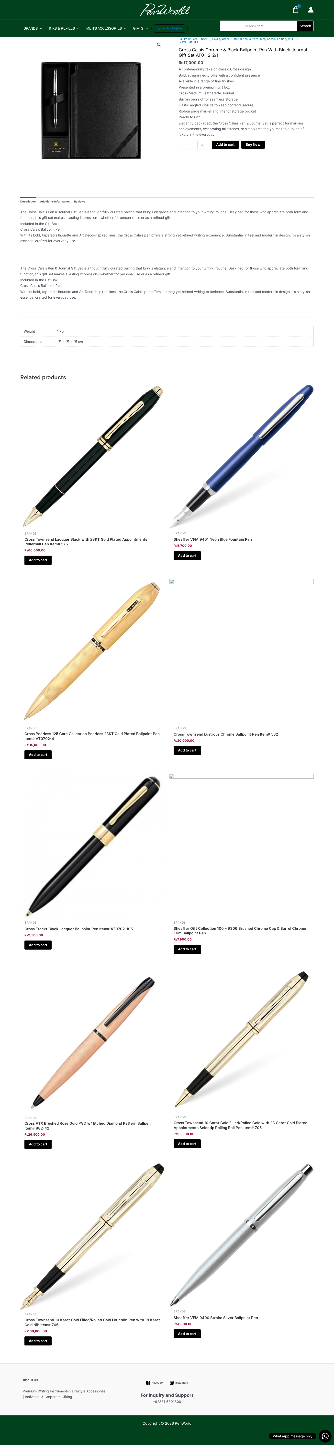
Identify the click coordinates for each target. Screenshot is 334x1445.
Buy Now (253, 144)
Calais (216, 39)
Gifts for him (257, 39)
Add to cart (225, 144)
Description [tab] (28, 201)
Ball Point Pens (188, 39)
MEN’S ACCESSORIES (104, 28)
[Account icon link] (311, 10)
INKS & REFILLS (62, 28)
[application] (40, 28)
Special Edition (276, 39)
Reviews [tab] (79, 201)
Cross (226, 39)
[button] (267, 33)
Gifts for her (239, 39)
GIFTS (138, 28)
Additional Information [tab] (55, 201)
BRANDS (31, 28)
